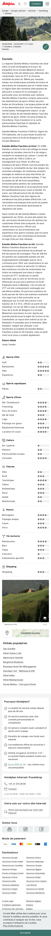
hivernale (21, 123)
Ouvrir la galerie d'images (45, 618)
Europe (5, 11)
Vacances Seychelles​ (35, 873)
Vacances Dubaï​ (33, 877)
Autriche (32, 11)
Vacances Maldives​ (10, 885)
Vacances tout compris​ (36, 881)
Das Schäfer (9, 649)
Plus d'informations (13, 926)
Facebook (41, 829)
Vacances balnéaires (35, 893)
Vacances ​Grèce (33, 858)
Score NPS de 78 (16, 765)
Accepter (25, 933)
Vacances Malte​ (9, 893)
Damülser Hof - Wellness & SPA (19, 671)
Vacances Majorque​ (35, 862)
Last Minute (31, 885)
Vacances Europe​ (10, 858)
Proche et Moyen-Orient (13, 873)
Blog (25, 829)
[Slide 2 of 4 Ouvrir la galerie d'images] (25, 601)
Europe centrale (18, 11)
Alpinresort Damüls (13, 658)
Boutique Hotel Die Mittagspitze (19, 667)
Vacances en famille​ (35, 889)
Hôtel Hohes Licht (12, 653)
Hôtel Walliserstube (13, 680)
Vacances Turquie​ (34, 866)
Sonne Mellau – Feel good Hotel (19, 684)
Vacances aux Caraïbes (12, 866)
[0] (25, 4)
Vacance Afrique (9, 869)
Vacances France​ (10, 877)
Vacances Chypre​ (10, 889)
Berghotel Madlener (13, 662)
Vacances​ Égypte (34, 869)
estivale (33, 123)
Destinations (10, 852)
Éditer (46, 47)
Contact (36, 4)
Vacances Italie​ (9, 881)
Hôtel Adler (9, 676)
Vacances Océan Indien (12, 862)
